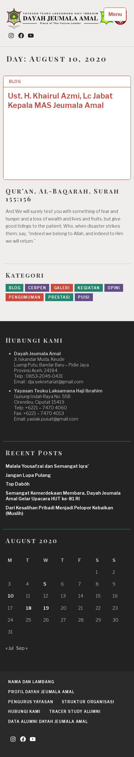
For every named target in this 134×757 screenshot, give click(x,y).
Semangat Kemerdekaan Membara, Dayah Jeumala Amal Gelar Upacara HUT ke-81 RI (63, 496)
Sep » (21, 648)
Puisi (84, 297)
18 (28, 608)
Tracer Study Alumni (75, 711)
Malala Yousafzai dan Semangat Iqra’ (47, 466)
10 (11, 596)
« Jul (9, 648)
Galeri (62, 287)
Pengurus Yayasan (30, 701)
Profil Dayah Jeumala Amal (41, 691)
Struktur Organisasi (88, 701)
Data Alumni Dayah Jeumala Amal (48, 721)
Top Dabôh (18, 484)
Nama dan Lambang (31, 681)
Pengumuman (25, 297)
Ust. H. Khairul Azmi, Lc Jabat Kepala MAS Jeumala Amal (60, 100)
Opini (114, 287)
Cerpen (37, 287)
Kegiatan (89, 287)
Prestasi (59, 297)
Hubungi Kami (24, 711)
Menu (115, 14)
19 (46, 608)
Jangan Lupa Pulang (28, 475)
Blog (15, 81)
